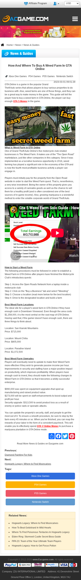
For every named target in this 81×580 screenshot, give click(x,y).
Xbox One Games (18, 76)
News (18, 45)
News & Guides (37, 443)
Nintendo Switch (64, 76)
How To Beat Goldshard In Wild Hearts (31, 527)
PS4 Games (34, 76)
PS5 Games (48, 76)
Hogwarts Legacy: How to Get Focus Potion (34, 545)
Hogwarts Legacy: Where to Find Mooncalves (28, 464)
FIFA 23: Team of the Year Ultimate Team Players (36, 541)
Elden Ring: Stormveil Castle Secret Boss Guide (36, 536)
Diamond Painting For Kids (18, 455)
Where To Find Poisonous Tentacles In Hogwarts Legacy (41, 532)
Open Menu (75, 18)
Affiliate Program (38, 3)
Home (9, 45)
